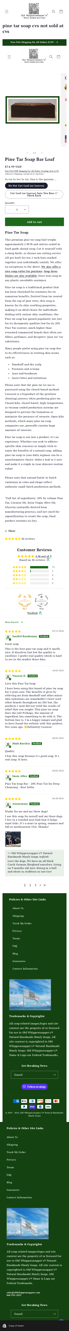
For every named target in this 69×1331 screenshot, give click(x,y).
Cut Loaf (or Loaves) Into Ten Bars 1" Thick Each (34, 194)
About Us (18, 908)
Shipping (18, 915)
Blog (15, 953)
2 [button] (30, 885)
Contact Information (25, 968)
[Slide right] (42, 152)
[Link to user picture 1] (13, 839)
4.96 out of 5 (43, 556)
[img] (13, 631)
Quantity (10, 202)
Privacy (17, 930)
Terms (16, 938)
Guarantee (19, 961)
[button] (6, 11)
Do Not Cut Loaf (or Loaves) (26, 185)
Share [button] (11, 530)
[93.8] (41, 600)
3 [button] (35, 885)
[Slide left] (27, 152)
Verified (32, 613)
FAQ (15, 945)
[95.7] (24, 600)
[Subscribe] (54, 1075)
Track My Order (22, 923)
